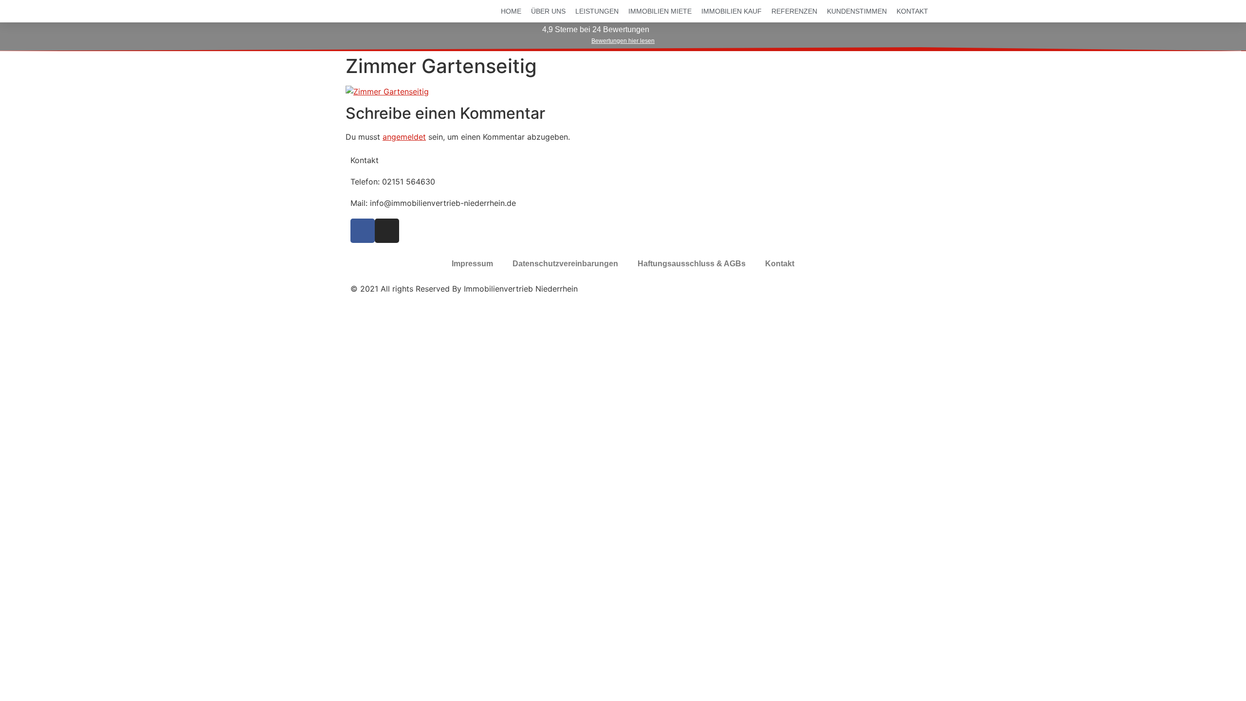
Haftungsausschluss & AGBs (692, 263)
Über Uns (548, 11)
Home (511, 11)
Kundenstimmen (857, 11)
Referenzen (794, 11)
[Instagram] (387, 231)
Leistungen (597, 11)
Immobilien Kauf (731, 11)
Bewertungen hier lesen (623, 40)
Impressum (472, 263)
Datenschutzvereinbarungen (565, 263)
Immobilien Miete (660, 11)
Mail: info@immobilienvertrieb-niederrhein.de (433, 203)
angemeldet (404, 137)
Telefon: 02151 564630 (392, 181)
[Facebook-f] (362, 231)
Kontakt (912, 11)
